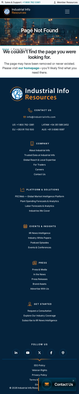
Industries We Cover (39, 210)
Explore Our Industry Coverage (40, 315)
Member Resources (67, 2)
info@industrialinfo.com (41, 117)
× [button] (73, 380)
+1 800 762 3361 (31, 2)
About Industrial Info (39, 150)
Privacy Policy (39, 375)
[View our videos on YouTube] (27, 352)
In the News (39, 274)
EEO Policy (39, 365)
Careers (39, 169)
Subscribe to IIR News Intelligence (39, 320)
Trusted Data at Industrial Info (39, 155)
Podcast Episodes (39, 242)
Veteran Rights (39, 370)
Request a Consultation (39, 310)
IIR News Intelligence (39, 233)
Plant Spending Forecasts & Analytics (39, 201)
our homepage (28, 68)
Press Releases (39, 279)
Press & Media (39, 269)
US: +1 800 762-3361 (23, 124)
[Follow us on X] (39, 352)
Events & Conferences (39, 247)
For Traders (39, 164)
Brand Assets (39, 284)
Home (5, 49)
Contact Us (39, 174)
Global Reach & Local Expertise (39, 159)
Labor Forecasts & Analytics (39, 206)
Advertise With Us (39, 288)
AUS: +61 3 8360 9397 (53, 129)
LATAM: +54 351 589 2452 (55, 124)
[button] (2, 2)
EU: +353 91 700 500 (23, 129)
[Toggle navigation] (68, 11)
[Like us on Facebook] (51, 352)
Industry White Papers (39, 237)
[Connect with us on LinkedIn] (16, 352)
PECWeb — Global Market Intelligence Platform (39, 196)
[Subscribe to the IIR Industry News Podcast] (63, 352)
